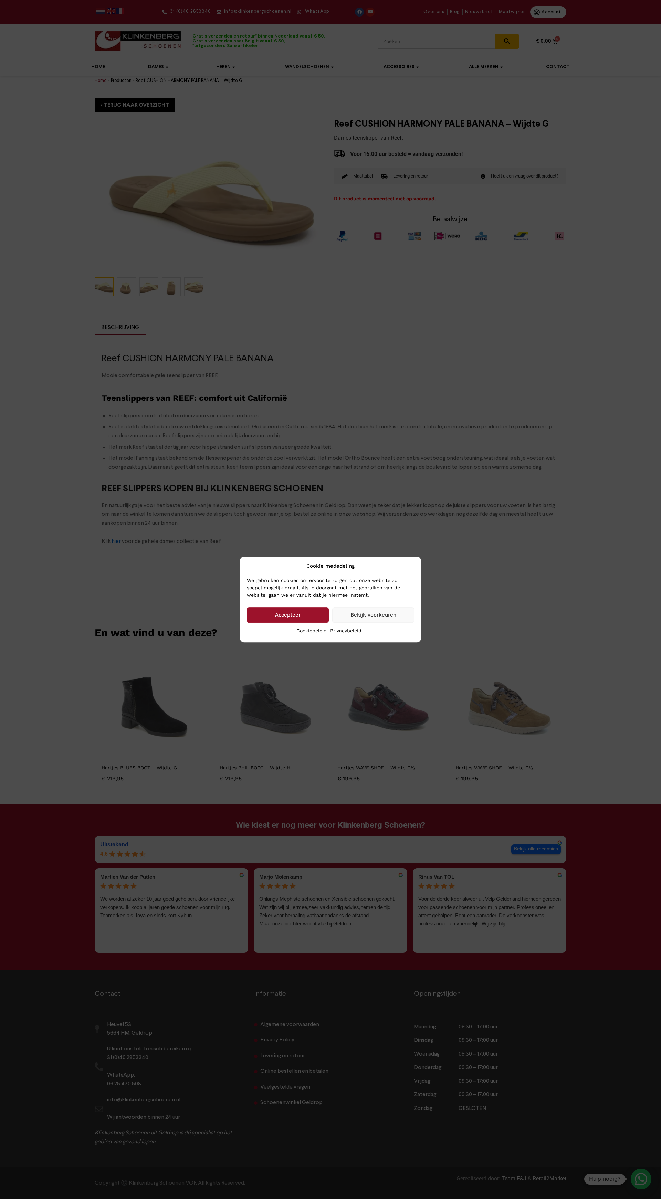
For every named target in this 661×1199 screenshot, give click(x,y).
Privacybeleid (345, 630)
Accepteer (288, 615)
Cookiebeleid (311, 630)
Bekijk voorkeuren (373, 615)
